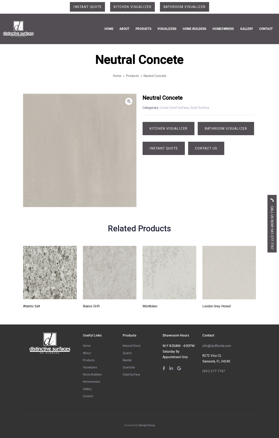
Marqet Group (147, 425)
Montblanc (150, 306)
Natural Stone (132, 345)
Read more (49, 293)
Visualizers (90, 367)
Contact (88, 396)
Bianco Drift (91, 306)
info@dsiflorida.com (216, 346)
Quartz (127, 353)
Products (89, 360)
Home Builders (92, 374)
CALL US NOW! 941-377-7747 (272, 227)
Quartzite (129, 367)
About (87, 353)
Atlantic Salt (31, 306)
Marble (127, 360)
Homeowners (91, 381)
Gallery (87, 389)
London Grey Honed (216, 306)
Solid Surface (131, 374)
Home (87, 345)
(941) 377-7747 (213, 371)
